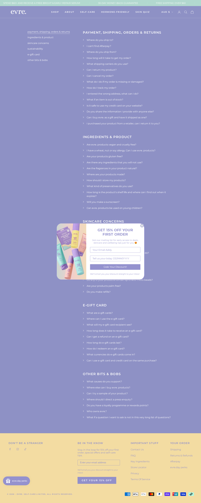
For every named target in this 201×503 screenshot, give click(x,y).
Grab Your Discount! (115, 267)
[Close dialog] (142, 225)
